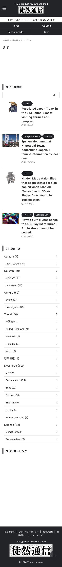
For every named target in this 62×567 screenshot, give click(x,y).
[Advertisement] (31, 487)
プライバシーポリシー (29, 531)
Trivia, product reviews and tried (31, 541)
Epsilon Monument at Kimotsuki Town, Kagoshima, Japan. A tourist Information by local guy (40, 150)
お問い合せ (48, 531)
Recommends (15, 32)
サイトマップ (36, 535)
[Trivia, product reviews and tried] (31, 11)
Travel (15, 25)
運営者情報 (10, 531)
